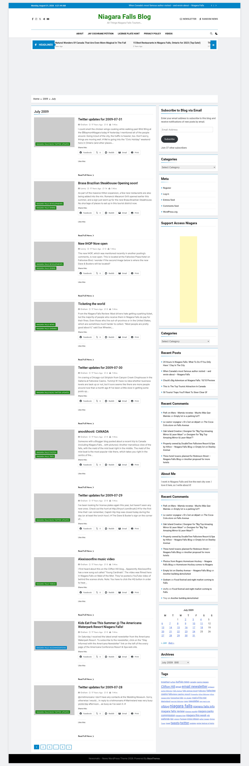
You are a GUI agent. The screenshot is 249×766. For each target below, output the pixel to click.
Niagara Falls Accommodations (51, 647)
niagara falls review (173, 711)
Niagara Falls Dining (45, 208)
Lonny (83, 188)
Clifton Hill (168, 686)
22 (178, 631)
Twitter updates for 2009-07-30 (100, 367)
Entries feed (169, 200)
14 (170, 627)
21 (170, 631)
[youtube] (48, 19)
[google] (44, 19)
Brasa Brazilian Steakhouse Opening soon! (108, 183)
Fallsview (202, 691)
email (178, 686)
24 (194, 631)
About (79, 33)
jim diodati (188, 698)
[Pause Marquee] (213, 44)
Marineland (165, 701)
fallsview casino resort (179, 694)
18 (201, 627)
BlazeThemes (153, 758)
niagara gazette (191, 712)
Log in (166, 194)
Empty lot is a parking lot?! (187, 416)
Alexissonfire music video (96, 559)
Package (183, 719)
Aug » (171, 643)
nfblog (165, 706)
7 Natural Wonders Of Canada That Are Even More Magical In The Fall (63, 42)
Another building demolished (177, 574)
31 (194, 635)
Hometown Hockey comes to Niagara (194, 564)
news (186, 701)
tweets (175, 723)
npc (172, 719)
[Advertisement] (124, 72)
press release (193, 719)
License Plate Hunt (129, 33)
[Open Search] (211, 33)
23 (186, 631)
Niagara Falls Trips (45, 456)
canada (193, 682)
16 (186, 627)
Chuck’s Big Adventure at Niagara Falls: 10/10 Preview (178, 5)
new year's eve (205, 701)
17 (194, 627)
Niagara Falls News (45, 324)
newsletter (194, 701)
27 (163, 635)
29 (178, 635)
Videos (168, 33)
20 (163, 631)
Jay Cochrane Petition (101, 33)
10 (194, 623)
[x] (40, 19)
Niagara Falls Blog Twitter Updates (52, 144)
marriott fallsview (177, 701)
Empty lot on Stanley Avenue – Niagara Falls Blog (187, 570)
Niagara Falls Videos (46, 584)
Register (167, 188)
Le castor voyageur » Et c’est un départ (181, 422)
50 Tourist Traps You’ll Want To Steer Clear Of (185, 392)
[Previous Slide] (212, 5)
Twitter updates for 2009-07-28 (100, 687)
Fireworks (194, 694)
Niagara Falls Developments (49, 204)
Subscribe (169, 139)
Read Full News (85, 175)
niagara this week (196, 715)
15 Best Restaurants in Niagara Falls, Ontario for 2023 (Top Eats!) (141, 42)
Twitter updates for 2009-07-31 (100, 119)
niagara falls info (204, 706)
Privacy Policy (152, 33)
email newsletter (194, 686)
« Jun (164, 643)
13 (163, 627)
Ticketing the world (91, 304)
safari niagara (204, 719)
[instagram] (36, 19)
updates (193, 723)
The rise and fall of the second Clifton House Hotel (208, 42)
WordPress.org (170, 212)
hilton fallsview (204, 694)
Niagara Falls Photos (46, 452)
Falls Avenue (177, 691)
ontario (176, 719)
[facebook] (32, 19)
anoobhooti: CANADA (93, 431)
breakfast (165, 682)
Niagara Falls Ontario (46, 328)
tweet (168, 723)
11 (201, 623)
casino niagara (203, 682)
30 (186, 635)
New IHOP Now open (92, 243)
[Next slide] (216, 5)
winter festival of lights (205, 723)
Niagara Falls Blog (124, 16)
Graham (84, 124)
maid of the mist (199, 698)
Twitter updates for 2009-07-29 (100, 495)
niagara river (181, 716)
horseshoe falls (177, 698)
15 (178, 627)
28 (170, 635)
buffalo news (182, 682)
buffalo (172, 682)
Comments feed (171, 206)
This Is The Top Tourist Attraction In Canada (184, 386)
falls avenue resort (190, 691)
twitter (184, 723)
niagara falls (181, 706)
